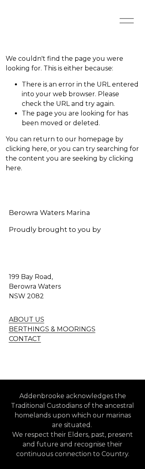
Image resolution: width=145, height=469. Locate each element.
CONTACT (25, 339)
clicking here (26, 149)
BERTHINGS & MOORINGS (52, 329)
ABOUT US (26, 319)
